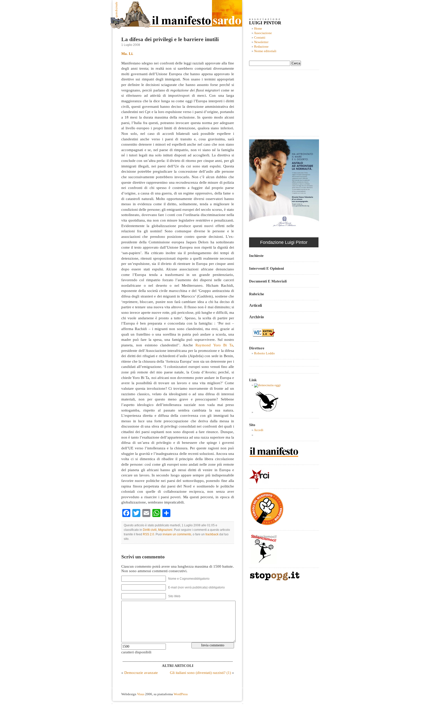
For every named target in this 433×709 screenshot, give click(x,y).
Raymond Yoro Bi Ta (214, 345)
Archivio (256, 317)
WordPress (181, 694)
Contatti (259, 37)
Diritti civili (150, 530)
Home (258, 28)
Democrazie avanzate (141, 672)
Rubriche (256, 294)
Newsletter (261, 42)
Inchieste (256, 255)
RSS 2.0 (148, 534)
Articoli (255, 305)
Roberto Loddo (264, 353)
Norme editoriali (265, 51)
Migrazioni (165, 530)
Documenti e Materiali (268, 281)
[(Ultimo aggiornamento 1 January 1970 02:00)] (267, 385)
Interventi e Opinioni (266, 268)
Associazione (263, 33)
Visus (140, 694)
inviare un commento (177, 534)
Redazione (261, 46)
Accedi (258, 430)
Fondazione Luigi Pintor (283, 242)
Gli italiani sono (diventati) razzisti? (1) (200, 672)
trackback (212, 534)
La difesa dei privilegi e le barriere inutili (170, 39)
